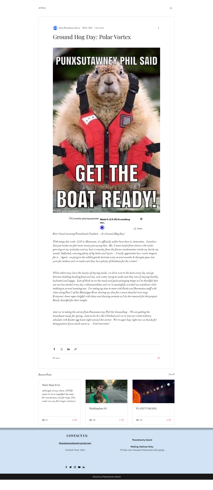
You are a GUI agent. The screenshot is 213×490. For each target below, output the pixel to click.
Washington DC (98, 408)
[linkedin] (83, 467)
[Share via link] (75, 349)
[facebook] (66, 467)
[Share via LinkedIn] (68, 349)
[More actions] (158, 28)
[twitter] (70, 467)
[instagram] (74, 467)
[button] (171, 8)
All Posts (42, 8)
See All (172, 374)
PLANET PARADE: (146, 408)
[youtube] (79, 467)
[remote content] (106, 224)
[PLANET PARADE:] (153, 391)
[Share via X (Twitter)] (61, 349)
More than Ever (51, 385)
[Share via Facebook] (54, 349)
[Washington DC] (107, 391)
